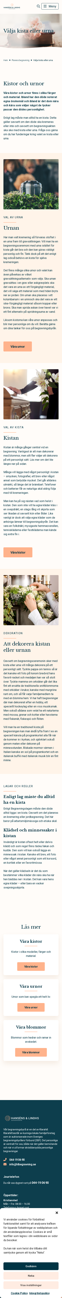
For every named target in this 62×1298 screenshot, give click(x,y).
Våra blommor (31, 1052)
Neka (31, 1275)
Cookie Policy (19, 1293)
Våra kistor (18, 552)
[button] (57, 1212)
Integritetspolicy (39, 1293)
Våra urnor (18, 346)
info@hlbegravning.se (22, 1164)
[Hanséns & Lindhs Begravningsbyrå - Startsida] (21, 1118)
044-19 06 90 (17, 1159)
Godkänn (31, 1266)
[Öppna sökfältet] (38, 6)
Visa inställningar (31, 1285)
